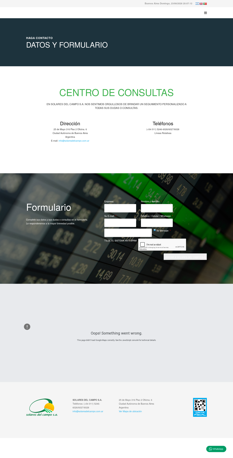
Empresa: (109, 201)
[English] (201, 3)
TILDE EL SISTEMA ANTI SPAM (120, 240)
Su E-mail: (110, 216)
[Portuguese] (205, 3)
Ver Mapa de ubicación (130, 411)
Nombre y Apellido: (151, 201)
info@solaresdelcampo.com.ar (74, 140)
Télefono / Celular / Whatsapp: (157, 216)
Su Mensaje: (163, 230)
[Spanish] (197, 3)
